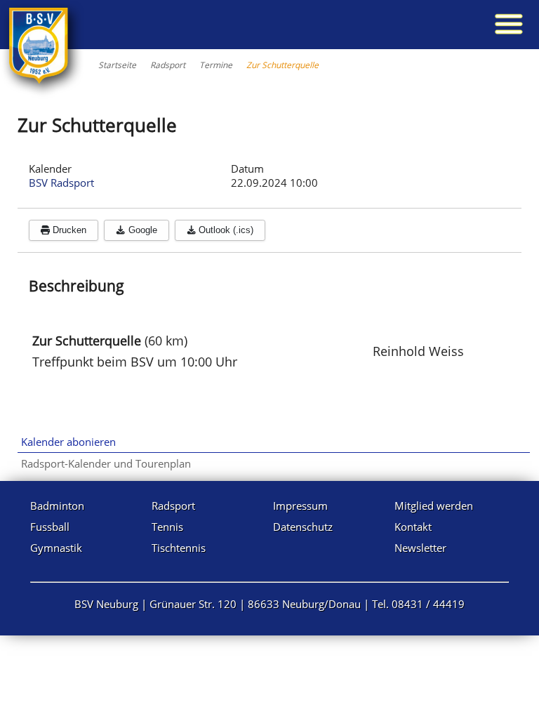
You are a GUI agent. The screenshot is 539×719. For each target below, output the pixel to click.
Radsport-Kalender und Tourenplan (106, 463)
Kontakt (413, 527)
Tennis (167, 527)
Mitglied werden (433, 506)
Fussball (49, 527)
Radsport (173, 506)
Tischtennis (179, 548)
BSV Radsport (61, 183)
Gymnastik (56, 548)
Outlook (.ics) (224, 230)
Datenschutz (303, 527)
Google (141, 230)
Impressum (300, 506)
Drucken (68, 230)
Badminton (57, 506)
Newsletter (420, 548)
